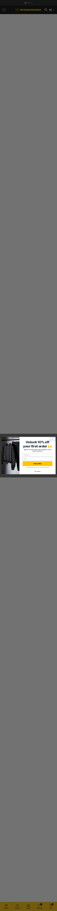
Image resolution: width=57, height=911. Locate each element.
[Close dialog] (52, 439)
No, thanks (37, 471)
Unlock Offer (37, 463)
